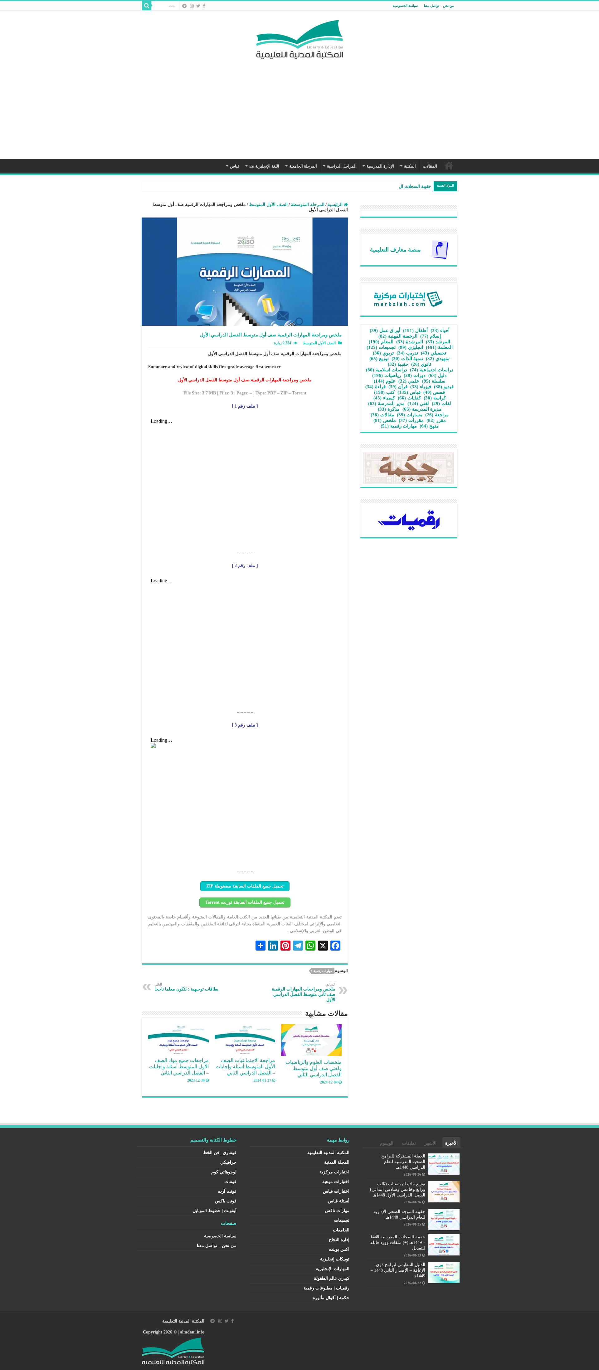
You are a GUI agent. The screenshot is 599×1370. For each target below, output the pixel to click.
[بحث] (146, 5)
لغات (441, 403)
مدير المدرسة (386, 403)
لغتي (418, 403)
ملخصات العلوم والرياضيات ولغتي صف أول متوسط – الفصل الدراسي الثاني (313, 1068)
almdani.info (192, 1332)
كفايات (409, 397)
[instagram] (191, 6)
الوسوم (386, 1143)
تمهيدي (438, 358)
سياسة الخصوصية (405, 5)
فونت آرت (227, 1191)
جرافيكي (228, 1162)
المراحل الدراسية (342, 166)
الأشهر (430, 1143)
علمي (408, 381)
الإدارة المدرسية (380, 166)
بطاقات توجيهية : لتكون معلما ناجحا (186, 986)
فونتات (230, 1181)
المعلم (381, 341)
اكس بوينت (339, 1249)
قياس (234, 166)
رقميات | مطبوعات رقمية (326, 1288)
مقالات (382, 414)
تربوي (383, 352)
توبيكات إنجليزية (334, 1259)
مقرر (436, 420)
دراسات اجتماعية (431, 369)
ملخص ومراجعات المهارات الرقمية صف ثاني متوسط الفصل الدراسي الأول (303, 992)
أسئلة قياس (338, 1201)
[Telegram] (184, 6)
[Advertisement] (299, 105)
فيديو (444, 386)
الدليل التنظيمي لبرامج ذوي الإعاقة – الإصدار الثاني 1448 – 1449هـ (398, 1270)
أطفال (415, 330)
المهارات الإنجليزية (332, 1268)
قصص (434, 392)
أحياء (440, 330)
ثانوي (421, 364)
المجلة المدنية (336, 1162)
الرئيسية (449, 165)
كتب (384, 392)
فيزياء (420, 386)
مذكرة (389, 409)
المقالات (430, 166)
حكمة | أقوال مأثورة (331, 1297)
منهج (429, 425)
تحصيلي (433, 352)
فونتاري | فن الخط (219, 1152)
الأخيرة (451, 1143)
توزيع (379, 358)
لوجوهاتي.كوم (223, 1172)
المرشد (438, 341)
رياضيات (386, 375)
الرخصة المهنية (397, 336)
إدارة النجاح (339, 1239)
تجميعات (381, 347)
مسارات (409, 414)
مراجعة (437, 414)
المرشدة (409, 341)
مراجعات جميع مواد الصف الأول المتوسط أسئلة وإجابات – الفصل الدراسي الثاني (179, 1066)
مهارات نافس (337, 1210)
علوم (385, 381)
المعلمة (439, 347)
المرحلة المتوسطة (307, 204)
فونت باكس (225, 1201)
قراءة (375, 386)
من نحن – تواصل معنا (439, 5)
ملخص (384, 420)
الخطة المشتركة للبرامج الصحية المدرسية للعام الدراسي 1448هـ (403, 1162)
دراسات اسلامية (386, 369)
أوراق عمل (385, 330)
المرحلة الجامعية (303, 166)
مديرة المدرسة (421, 409)
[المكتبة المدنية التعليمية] (299, 38)
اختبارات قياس (336, 1191)
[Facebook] (204, 6)
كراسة (435, 397)
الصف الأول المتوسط (268, 204)
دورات (415, 375)
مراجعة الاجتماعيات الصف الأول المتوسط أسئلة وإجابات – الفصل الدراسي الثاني (245, 1066)
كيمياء (384, 397)
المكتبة (410, 166)
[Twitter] (198, 6)
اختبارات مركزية (334, 1172)
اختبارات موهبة (335, 1181)
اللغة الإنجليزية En (264, 166)
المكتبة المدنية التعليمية (328, 1152)
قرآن (397, 386)
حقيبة (398, 364)
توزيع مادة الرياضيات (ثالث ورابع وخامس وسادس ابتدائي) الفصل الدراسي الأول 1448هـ (397, 1189)
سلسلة (434, 381)
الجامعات (341, 1230)
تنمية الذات (407, 358)
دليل (437, 375)
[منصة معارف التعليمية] (439, 249)
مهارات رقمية (323, 971)
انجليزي (410, 347)
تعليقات (409, 1143)
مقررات (411, 420)
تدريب (407, 352)
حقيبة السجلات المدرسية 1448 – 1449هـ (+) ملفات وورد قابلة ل (373, 186)
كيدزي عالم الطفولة (331, 1278)
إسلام (430, 336)
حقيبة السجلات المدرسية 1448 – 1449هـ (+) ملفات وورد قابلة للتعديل (397, 1242)
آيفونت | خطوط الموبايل (214, 1210)
